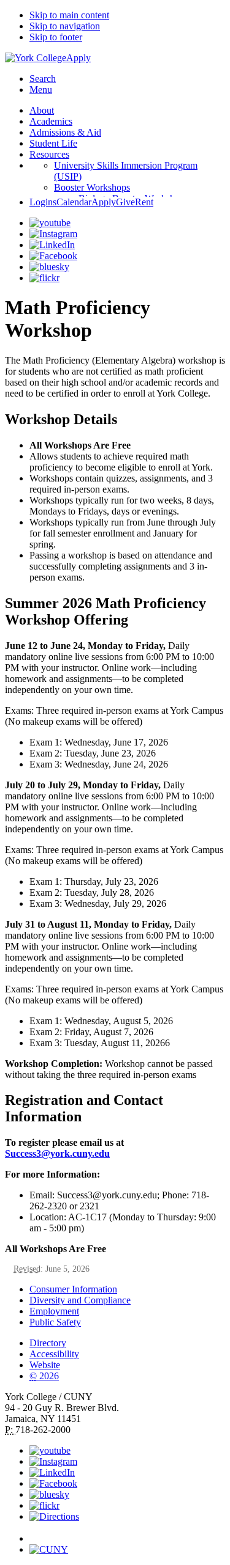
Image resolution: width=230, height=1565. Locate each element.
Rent (144, 202)
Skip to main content (69, 15)
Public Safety (55, 1322)
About (41, 110)
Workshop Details (61, 419)
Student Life (53, 143)
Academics (50, 121)
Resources (49, 154)
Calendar (73, 202)
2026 (44, 1376)
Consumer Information (73, 1289)
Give (125, 202)
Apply (78, 58)
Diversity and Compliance (80, 1300)
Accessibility (54, 1354)
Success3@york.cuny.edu (57, 1153)
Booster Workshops (92, 187)
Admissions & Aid (65, 132)
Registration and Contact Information (84, 1108)
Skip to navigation (64, 26)
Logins (42, 202)
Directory (47, 1343)
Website (44, 1365)
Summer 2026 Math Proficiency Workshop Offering (105, 611)
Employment (54, 1311)
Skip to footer (55, 37)
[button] (127, 1533)
